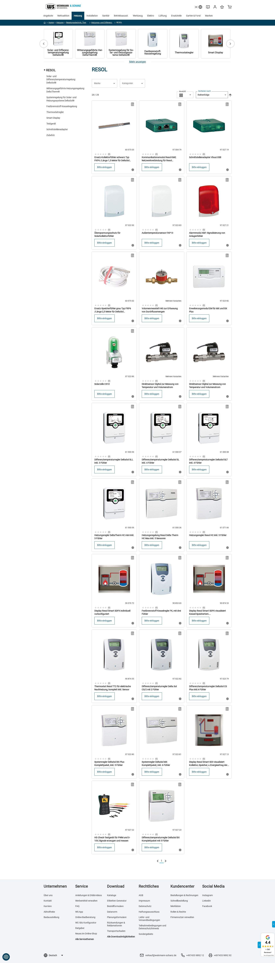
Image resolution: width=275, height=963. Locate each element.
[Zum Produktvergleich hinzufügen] (132, 104)
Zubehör (50, 135)
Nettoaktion (63, 15)
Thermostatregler (55, 112)
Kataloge (111, 895)
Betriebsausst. (121, 15)
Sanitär (105, 15)
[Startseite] (45, 23)
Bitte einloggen (104, 167)
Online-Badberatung (85, 917)
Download (115, 886)
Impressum (144, 900)
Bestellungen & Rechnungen (184, 895)
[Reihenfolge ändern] (229, 94)
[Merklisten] (222, 8)
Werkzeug (138, 15)
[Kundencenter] (215, 7)
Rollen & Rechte (178, 911)
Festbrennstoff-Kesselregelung (61, 106)
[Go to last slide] (44, 44)
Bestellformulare (115, 906)
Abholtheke (49, 911)
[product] (114, 137)
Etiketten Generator (117, 900)
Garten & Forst (193, 15)
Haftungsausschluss (149, 911)
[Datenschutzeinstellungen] (6, 957)
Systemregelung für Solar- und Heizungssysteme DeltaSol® (61, 99)
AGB (141, 895)
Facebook (207, 906)
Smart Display (53, 118)
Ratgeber (79, 928)
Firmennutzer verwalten (182, 917)
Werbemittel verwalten (86, 900)
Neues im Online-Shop (86, 933)
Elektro (150, 15)
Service (81, 886)
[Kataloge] (208, 8)
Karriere (48, 906)
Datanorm (112, 911)
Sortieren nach (204, 91)
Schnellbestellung (179, 900)
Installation (92, 15)
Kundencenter (182, 886)
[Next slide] (230, 44)
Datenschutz (145, 906)
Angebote (48, 15)
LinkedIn (206, 900)
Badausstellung (51, 917)
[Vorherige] (158, 861)
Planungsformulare (116, 917)
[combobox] (185, 94)
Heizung (78, 15)
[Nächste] (165, 861)
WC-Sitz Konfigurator (85, 922)
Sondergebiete (146, 934)
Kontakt (48, 900)
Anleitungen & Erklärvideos (88, 895)
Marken (209, 15)
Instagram (207, 895)
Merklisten (175, 906)
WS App (79, 911)
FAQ (77, 906)
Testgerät (51, 123)
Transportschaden (116, 931)
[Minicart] (229, 7)
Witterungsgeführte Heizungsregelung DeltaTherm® (65, 90)
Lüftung (163, 15)
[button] (104, 83)
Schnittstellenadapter (57, 129)
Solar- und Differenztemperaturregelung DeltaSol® (60, 79)
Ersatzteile (176, 15)
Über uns (48, 895)
